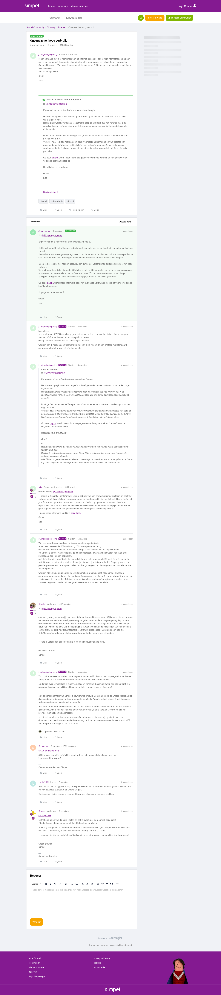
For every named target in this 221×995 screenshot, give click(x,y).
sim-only (63, 6)
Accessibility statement (121, 945)
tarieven (33, 972)
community (34, 963)
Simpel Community (35, 27)
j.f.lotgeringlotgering (47, 54)
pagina (55, 157)
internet (70, 201)
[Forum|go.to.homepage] (36, 18)
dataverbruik (57, 201)
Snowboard (43, 746)
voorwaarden (100, 967)
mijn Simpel (185, 6)
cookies (97, 963)
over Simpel (35, 958)
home (51, 6)
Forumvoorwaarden (98, 945)
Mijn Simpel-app (37, 976)
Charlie (41, 604)
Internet (62, 27)
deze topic (76, 512)
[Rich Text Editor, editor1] (81, 902)
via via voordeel (36, 967)
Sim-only (51, 27)
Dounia (41, 811)
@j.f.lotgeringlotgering (56, 103)
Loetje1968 (43, 782)
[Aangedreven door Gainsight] (110, 939)
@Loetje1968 (44, 815)
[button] (154, 18)
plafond (43, 201)
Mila (40, 487)
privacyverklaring (102, 958)
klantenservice (79, 6)
